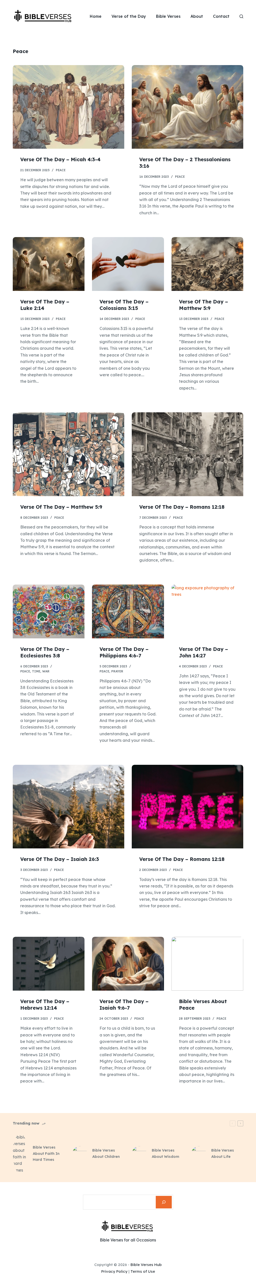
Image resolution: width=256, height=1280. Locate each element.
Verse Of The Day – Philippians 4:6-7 (124, 652)
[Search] (164, 1202)
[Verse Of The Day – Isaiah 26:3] (68, 806)
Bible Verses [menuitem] (168, 16)
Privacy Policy (114, 1271)
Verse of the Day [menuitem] (129, 16)
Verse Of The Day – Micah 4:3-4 (60, 159)
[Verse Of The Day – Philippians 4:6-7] (128, 611)
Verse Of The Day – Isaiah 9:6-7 (124, 1004)
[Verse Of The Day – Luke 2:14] (48, 264)
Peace (61, 170)
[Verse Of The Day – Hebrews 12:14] (48, 964)
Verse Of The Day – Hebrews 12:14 (44, 1004)
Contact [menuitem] (221, 16)
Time (36, 671)
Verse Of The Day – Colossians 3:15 (124, 304)
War (46, 671)
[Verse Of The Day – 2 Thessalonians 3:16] (187, 107)
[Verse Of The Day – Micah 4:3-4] (68, 107)
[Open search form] (241, 16)
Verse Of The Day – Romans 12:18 (181, 507)
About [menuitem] (196, 16)
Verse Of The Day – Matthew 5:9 (203, 304)
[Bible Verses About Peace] (207, 964)
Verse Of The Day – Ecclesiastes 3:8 (44, 652)
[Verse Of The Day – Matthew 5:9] (207, 264)
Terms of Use (142, 1271)
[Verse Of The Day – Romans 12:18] (187, 454)
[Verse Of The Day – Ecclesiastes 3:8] (48, 611)
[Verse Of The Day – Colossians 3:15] (128, 264)
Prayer (117, 671)
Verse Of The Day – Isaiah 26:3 (59, 859)
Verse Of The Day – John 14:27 (203, 652)
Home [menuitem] (96, 16)
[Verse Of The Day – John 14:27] (207, 611)
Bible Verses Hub (146, 1264)
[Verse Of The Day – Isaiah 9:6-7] (128, 964)
